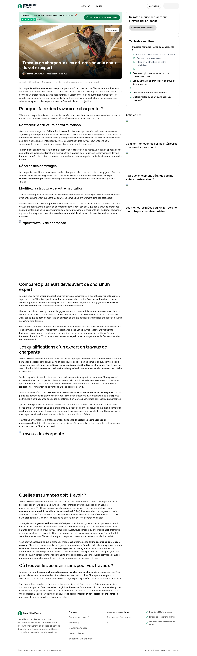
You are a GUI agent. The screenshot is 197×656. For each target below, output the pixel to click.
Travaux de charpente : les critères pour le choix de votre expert (70, 82)
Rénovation (34, 82)
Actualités (154, 6)
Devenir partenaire (78, 627)
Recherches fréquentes (119, 617)
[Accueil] (39, 613)
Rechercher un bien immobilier (104, 17)
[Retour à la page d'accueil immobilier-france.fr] (27, 6)
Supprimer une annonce (81, 638)
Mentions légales (151, 650)
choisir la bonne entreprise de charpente (61, 156)
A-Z (109, 622)
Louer (99, 5)
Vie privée (165, 650)
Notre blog (74, 622)
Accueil (22, 82)
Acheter (85, 5)
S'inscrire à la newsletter (142, 27)
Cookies (175, 650)
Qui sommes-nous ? (79, 617)
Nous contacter (76, 633)
